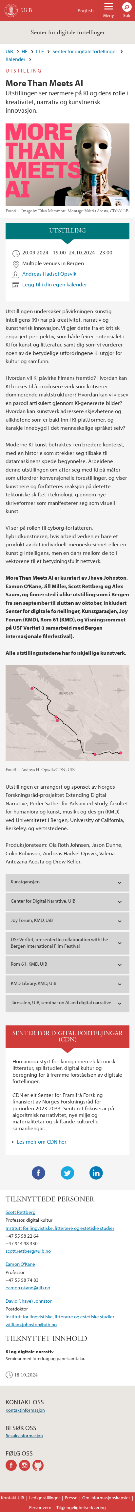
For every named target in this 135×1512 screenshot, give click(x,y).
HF (25, 51)
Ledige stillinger (44, 1498)
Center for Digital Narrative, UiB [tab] (43, 901)
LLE (40, 51)
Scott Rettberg (20, 1212)
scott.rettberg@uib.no (28, 1250)
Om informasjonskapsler (106, 1498)
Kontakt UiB (12, 1498)
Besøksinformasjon (24, 1436)
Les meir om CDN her (42, 1141)
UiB (9, 51)
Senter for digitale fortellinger (68, 32)
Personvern (40, 1507)
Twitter (67, 1173)
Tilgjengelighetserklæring (81, 1507)
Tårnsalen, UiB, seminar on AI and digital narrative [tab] (61, 1002)
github (39, 1465)
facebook (12, 1465)
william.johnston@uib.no (31, 1324)
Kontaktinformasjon (25, 1410)
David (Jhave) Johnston (29, 1300)
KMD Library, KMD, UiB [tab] (33, 983)
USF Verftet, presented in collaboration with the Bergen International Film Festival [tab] (59, 942)
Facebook (39, 1173)
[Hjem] (11, 10)
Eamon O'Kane (20, 1264)
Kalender (15, 59)
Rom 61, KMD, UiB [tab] (29, 964)
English (86, 10)
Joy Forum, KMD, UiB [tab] (32, 920)
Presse (71, 1498)
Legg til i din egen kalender (54, 284)
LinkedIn (96, 1173)
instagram (25, 1465)
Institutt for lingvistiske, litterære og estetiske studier (60, 1228)
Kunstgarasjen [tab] (25, 881)
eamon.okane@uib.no (28, 1287)
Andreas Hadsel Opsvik (49, 273)
